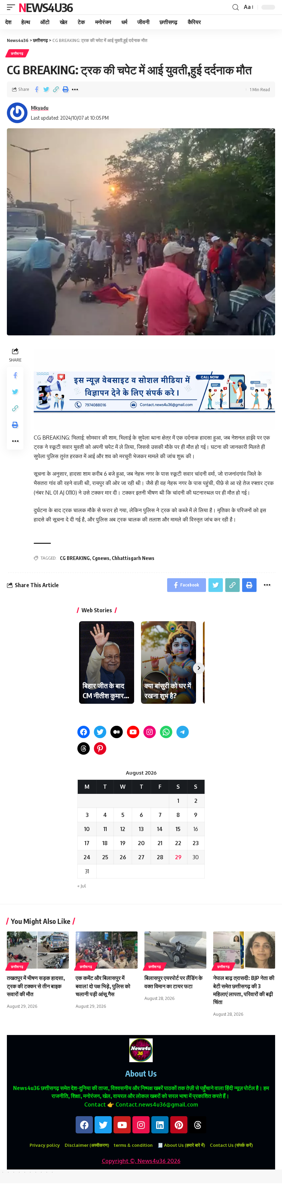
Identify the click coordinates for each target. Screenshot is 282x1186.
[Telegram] (182, 732)
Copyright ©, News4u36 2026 (141, 1160)
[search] (235, 7)
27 (141, 857)
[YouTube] (133, 732)
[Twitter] (100, 732)
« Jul (81, 885)
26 (123, 857)
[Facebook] (83, 732)
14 (160, 829)
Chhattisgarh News (133, 558)
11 (105, 829)
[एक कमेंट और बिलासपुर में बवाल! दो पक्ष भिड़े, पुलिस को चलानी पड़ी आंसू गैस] (107, 950)
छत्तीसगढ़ (17, 53)
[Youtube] (122, 1124)
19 (123, 843)
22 (178, 843)
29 (178, 857)
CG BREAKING (75, 558)
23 (196, 843)
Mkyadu (39, 108)
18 (105, 843)
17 (87, 843)
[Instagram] (149, 732)
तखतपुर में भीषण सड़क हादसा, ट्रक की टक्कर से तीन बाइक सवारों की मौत (36, 985)
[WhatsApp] (166, 732)
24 (87, 857)
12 (122, 829)
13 (141, 829)
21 (160, 843)
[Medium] (116, 732)
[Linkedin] (160, 1124)
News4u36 (46, 7)
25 (105, 857)
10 (87, 829)
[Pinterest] (100, 748)
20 (141, 843)
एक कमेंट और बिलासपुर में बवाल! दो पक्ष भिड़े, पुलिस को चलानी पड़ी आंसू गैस (103, 985)
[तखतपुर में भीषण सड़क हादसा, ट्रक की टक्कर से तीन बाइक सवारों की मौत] (38, 950)
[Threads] (83, 748)
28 (160, 857)
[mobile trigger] (13, 7)
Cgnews (100, 558)
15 (178, 829)
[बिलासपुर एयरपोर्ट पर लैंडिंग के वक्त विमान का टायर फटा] (175, 950)
